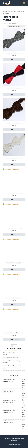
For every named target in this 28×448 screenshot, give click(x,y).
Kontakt (8, 438)
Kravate (5, 369)
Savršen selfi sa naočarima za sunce (12, 366)
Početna (5, 11)
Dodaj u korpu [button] (14, 59)
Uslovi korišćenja (15, 438)
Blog (5, 438)
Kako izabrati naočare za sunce (11, 357)
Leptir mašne (17, 11)
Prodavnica (10, 11)
